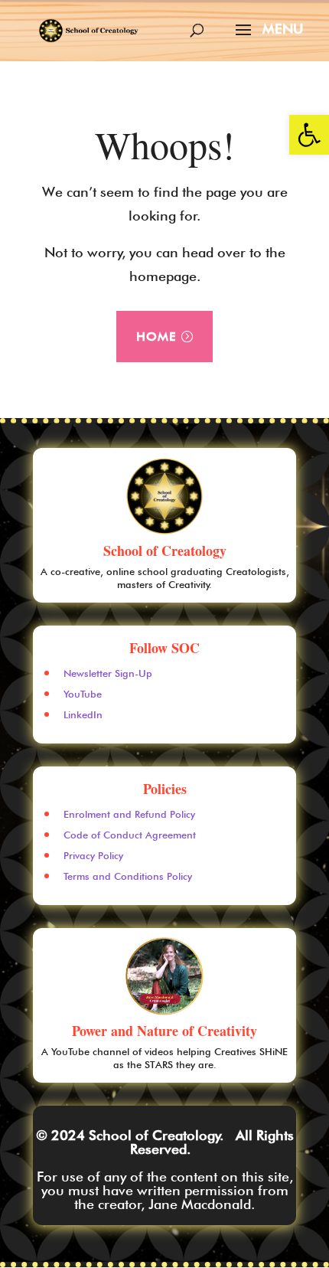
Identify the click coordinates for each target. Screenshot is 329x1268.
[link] (309, 135)
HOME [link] (156, 336)
